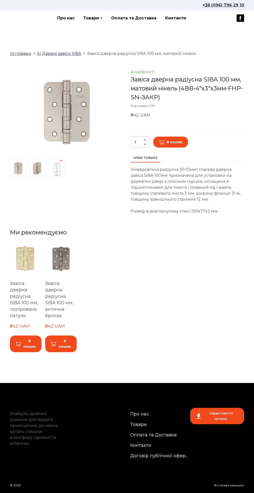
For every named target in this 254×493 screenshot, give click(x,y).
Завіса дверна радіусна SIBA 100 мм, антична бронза (59, 299)
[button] (240, 18)
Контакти (175, 18)
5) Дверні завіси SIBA (59, 53)
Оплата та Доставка (134, 18)
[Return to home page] (27, 18)
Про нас (66, 18)
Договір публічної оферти (159, 455)
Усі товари (20, 53)
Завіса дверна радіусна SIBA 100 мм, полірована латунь (24, 299)
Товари (91, 18)
